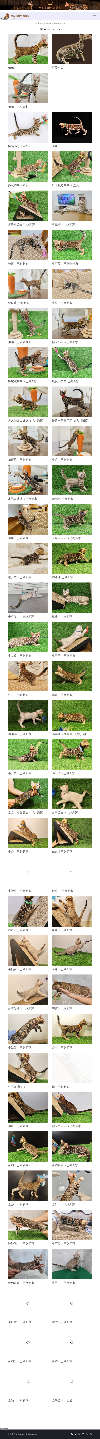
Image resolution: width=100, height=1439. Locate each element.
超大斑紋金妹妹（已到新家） (27, 420)
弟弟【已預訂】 (18, 106)
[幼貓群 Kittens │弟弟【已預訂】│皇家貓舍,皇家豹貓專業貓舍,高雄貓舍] (28, 88)
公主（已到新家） (19, 694)
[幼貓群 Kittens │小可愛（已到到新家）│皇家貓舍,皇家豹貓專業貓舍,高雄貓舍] (72, 245)
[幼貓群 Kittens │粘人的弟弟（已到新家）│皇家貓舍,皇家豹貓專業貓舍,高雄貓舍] (72, 1107)
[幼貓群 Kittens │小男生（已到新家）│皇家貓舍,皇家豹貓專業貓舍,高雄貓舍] (72, 1264)
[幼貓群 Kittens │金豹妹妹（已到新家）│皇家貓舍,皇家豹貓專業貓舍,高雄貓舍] (28, 1264)
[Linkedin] (79, 1434)
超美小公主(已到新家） (23, 224)
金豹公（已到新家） (21, 1361)
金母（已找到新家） (65, 1204)
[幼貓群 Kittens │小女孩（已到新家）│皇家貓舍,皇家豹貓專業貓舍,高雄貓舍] (28, 637)
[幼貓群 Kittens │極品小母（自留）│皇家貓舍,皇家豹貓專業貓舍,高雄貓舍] (28, 127)
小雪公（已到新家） (21, 890)
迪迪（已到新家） (63, 616)
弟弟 (11, 67)
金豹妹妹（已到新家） (22, 1282)
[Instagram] (83, 1434)
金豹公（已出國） (63, 1400)
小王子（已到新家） (65, 655)
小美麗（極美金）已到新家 (69, 734)
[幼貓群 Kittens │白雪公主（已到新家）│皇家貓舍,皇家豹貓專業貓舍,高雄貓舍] (72, 793)
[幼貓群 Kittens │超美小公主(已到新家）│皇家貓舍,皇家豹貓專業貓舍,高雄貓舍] (28, 206)
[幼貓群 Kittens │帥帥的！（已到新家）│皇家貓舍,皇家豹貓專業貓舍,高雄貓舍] (28, 1225)
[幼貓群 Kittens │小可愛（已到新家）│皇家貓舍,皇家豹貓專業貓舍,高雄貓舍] (72, 1225)
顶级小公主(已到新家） (67, 381)
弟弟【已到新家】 (19, 342)
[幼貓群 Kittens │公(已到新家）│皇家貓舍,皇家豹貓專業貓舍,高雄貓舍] (28, 1068)
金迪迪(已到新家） (20, 302)
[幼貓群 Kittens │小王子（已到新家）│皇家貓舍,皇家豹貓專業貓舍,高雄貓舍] (72, 637)
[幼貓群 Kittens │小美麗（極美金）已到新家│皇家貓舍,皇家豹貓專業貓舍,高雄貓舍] (72, 715)
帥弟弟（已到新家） (21, 734)
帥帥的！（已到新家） (22, 1243)
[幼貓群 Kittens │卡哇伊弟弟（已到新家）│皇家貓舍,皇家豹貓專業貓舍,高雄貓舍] (72, 519)
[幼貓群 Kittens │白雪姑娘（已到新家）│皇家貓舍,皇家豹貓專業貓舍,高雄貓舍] (28, 989)
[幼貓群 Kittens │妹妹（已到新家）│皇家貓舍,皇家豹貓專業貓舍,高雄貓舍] (72, 911)
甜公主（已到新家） (21, 577)
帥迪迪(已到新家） (64, 577)
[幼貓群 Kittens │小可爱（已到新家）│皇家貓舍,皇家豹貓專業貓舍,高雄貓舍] (28, 1303)
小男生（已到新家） (65, 1282)
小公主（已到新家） (21, 773)
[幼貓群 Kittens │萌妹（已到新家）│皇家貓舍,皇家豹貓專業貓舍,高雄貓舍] (28, 519)
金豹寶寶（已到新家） (66, 1165)
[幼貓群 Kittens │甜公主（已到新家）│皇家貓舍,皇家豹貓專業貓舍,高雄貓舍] (28, 558)
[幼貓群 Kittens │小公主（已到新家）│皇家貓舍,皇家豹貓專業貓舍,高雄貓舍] (28, 754)
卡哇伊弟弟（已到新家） (68, 538)
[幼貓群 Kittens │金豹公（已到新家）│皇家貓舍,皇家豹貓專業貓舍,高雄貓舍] (28, 1342)
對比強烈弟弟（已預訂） (68, 185)
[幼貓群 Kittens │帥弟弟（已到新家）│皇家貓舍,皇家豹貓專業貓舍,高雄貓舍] (28, 715)
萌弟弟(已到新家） (64, 498)
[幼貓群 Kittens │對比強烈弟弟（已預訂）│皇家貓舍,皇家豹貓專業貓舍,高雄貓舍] (72, 166)
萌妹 (55, 146)
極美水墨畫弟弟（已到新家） (71, 420)
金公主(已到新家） (64, 890)
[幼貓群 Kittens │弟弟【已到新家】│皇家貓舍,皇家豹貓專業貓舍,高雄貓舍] (28, 323)
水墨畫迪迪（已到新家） (24, 498)
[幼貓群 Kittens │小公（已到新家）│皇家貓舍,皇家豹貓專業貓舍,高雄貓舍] (72, 284)
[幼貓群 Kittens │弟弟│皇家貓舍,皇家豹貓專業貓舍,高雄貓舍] (28, 49)
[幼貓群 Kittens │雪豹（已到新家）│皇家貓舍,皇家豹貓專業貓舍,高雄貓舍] (72, 1303)
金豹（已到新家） (19, 1165)
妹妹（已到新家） (63, 930)
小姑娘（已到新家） (21, 1047)
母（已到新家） (62, 1086)
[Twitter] (76, 1434)
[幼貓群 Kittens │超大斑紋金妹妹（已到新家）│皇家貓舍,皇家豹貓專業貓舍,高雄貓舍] (28, 402)
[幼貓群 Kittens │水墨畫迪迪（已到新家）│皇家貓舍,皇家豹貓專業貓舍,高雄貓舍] (28, 480)
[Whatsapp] (91, 1434)
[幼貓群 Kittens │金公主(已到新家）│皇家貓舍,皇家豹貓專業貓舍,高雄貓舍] (72, 872)
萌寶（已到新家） (63, 1008)
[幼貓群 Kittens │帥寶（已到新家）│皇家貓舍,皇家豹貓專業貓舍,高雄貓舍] (28, 245)
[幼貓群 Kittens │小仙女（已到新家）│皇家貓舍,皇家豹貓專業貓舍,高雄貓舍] (28, 950)
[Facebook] (72, 1434)
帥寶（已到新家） (19, 263)
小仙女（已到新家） (21, 969)
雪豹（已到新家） (63, 1322)
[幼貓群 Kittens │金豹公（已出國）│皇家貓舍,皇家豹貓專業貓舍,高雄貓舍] (72, 1381)
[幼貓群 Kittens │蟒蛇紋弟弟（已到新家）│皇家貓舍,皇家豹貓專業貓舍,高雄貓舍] (28, 362)
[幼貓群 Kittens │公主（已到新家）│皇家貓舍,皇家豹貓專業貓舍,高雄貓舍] (28, 676)
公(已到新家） (17, 1086)
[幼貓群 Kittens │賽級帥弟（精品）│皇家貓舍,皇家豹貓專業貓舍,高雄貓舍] (28, 166)
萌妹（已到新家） (19, 538)
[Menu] (94, 16)
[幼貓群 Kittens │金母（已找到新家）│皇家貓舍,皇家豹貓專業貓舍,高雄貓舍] (72, 1185)
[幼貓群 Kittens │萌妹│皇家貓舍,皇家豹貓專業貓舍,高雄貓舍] (72, 127)
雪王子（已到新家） (65, 224)
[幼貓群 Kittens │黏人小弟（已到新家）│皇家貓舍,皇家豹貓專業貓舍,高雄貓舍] (72, 323)
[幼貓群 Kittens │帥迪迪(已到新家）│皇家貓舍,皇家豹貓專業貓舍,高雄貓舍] (72, 558)
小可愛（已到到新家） (66, 263)
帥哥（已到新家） (19, 1126)
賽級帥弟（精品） (19, 185)
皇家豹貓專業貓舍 (43, 23)
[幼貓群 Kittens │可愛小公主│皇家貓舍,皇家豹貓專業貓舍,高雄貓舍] (72, 49)
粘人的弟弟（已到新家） (68, 1126)
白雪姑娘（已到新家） (22, 1008)
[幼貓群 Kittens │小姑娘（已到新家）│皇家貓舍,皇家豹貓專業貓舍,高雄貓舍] (28, 1029)
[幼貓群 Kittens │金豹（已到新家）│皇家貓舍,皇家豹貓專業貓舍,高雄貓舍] (28, 1146)
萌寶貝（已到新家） (21, 459)
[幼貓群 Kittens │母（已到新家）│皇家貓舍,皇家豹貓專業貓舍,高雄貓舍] (72, 1068)
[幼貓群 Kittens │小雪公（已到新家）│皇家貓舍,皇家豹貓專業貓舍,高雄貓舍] (28, 872)
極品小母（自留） (19, 146)
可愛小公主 (59, 67)
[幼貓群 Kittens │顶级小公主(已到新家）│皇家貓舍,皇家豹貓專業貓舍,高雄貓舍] (72, 362)
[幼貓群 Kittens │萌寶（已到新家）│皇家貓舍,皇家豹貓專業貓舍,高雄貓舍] (72, 989)
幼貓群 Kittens (59, 23)
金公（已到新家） (19, 1204)
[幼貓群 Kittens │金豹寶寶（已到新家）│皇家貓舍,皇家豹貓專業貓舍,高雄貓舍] (72, 1146)
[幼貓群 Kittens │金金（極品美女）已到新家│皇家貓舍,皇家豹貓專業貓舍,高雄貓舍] (28, 793)
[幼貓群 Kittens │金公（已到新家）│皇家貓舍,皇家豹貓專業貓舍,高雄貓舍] (28, 1185)
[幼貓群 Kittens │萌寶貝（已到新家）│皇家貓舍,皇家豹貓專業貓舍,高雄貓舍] (28, 441)
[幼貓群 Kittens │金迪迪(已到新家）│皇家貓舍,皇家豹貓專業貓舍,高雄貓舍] (28, 284)
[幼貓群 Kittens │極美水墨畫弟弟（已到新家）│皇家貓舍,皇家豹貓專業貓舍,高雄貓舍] (72, 402)
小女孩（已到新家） (21, 655)
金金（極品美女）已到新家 (25, 812)
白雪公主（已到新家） (66, 812)
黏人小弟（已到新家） (66, 342)
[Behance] (87, 1434)
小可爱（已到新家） (21, 1322)
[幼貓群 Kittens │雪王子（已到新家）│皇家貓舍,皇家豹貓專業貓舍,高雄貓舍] (72, 206)
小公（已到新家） (63, 302)
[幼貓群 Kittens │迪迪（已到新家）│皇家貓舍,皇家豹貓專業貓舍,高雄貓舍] (72, 597)
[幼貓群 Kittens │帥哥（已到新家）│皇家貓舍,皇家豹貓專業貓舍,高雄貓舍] (28, 1107)
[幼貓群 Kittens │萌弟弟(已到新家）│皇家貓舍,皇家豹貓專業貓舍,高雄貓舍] (72, 480)
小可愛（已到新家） (65, 1243)
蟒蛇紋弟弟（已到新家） (24, 381)
